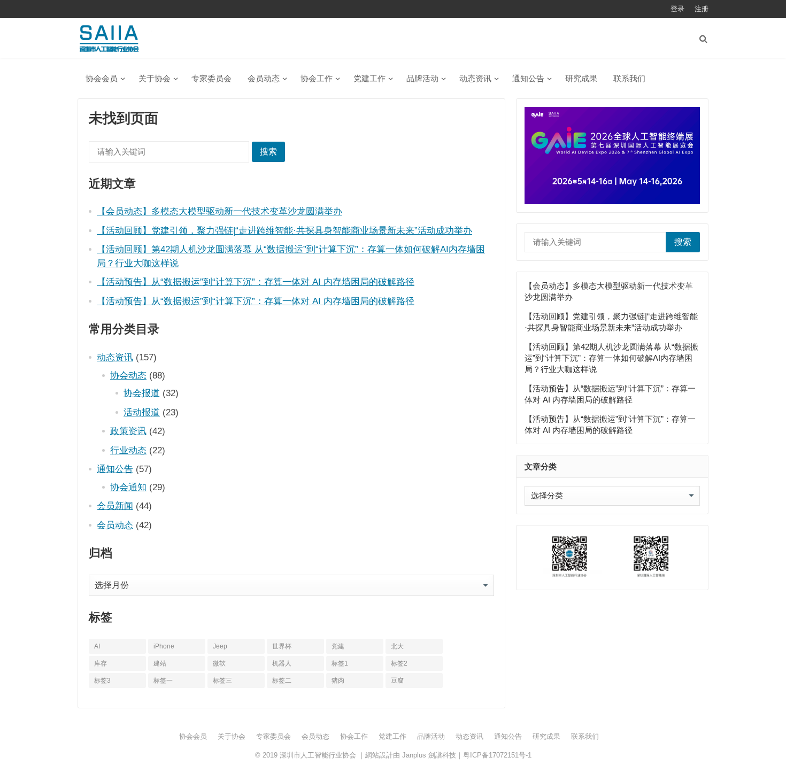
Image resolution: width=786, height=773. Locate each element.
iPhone (163, 646)
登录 (677, 9)
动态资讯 (475, 78)
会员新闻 (115, 506)
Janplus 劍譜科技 (429, 755)
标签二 (281, 680)
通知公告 (528, 78)
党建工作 (369, 78)
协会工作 (316, 78)
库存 (100, 663)
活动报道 (142, 412)
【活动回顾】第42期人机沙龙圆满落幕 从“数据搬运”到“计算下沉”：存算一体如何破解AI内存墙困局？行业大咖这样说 (611, 358)
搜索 (268, 151)
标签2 (399, 663)
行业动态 (128, 450)
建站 (159, 663)
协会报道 (142, 393)
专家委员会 (211, 78)
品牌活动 (422, 78)
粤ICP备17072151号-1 (497, 755)
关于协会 (154, 78)
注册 (701, 9)
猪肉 (338, 680)
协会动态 (128, 375)
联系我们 (629, 78)
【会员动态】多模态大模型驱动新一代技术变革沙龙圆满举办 (219, 211)
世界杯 (281, 646)
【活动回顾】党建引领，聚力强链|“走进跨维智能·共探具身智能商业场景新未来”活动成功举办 (284, 230)
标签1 (340, 663)
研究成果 (581, 78)
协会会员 (102, 78)
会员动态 (264, 78)
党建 (338, 646)
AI (97, 646)
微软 (219, 663)
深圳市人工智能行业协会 (318, 755)
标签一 (163, 680)
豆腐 (397, 680)
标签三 (222, 680)
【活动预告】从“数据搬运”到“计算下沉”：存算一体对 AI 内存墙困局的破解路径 (255, 282)
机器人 (281, 663)
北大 (397, 646)
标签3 (102, 680)
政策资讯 (128, 431)
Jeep (220, 646)
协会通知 (128, 487)
